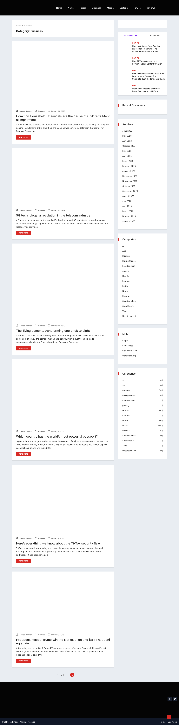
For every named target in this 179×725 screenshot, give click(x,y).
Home (59, 8)
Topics (82, 8)
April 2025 (127, 156)
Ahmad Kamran (25, 111)
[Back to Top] (169, 717)
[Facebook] (170, 699)
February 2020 (129, 216)
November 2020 (129, 181)
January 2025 (128, 171)
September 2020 (130, 191)
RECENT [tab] (156, 36)
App (124, 251)
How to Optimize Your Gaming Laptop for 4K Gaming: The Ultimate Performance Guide (146, 49)
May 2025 (127, 151)
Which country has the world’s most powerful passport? (57, 436)
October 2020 (128, 186)
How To (135, 43)
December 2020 (129, 176)
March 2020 (127, 211)
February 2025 (129, 166)
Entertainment (128, 266)
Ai (123, 246)
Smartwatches (129, 301)
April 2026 (127, 141)
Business (96, 8)
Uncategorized (129, 316)
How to (137, 8)
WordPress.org (129, 355)
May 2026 (127, 136)
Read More (23, 137)
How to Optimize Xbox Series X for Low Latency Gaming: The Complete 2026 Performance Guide (148, 76)
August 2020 (128, 196)
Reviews (151, 8)
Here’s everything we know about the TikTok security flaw (58, 543)
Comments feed (129, 350)
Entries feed (127, 345)
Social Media (128, 306)
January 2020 (128, 221)
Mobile (110, 8)
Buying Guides (129, 261)
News (71, 8)
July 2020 (126, 201)
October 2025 (128, 146)
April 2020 (127, 206)
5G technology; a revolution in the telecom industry (53, 215)
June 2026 (127, 131)
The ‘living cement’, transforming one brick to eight (53, 330)
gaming (125, 271)
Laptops (124, 8)
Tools (124, 311)
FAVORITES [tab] (131, 36)
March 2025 (127, 161)
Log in (125, 340)
